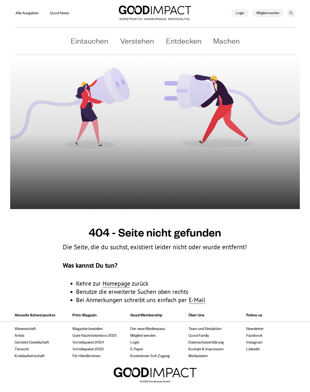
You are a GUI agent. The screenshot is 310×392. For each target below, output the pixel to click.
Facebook (254, 335)
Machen (226, 40)
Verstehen (137, 40)
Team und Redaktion (204, 328)
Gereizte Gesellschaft (32, 342)
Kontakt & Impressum (206, 348)
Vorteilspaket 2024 (88, 342)
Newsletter (255, 328)
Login (240, 12)
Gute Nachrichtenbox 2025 (94, 335)
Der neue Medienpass (147, 328)
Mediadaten (198, 355)
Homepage (116, 283)
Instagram (254, 342)
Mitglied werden (267, 12)
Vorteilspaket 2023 (88, 348)
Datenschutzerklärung (206, 342)
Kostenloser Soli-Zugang (150, 355)
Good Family (198, 335)
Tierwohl (22, 348)
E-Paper (136, 348)
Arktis (19, 335)
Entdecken (184, 40)
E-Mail (197, 300)
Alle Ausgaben (27, 12)
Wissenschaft (25, 328)
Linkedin (253, 348)
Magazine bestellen (87, 328)
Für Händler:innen (86, 355)
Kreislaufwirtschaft (30, 355)
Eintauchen (89, 40)
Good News (59, 12)
